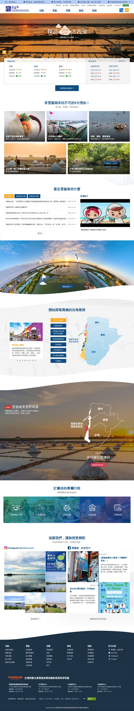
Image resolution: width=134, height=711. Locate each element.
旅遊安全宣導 (34, 196)
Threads (114, 659)
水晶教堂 (58, 344)
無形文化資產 (10, 662)
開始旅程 (66, 286)
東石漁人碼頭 (58, 320)
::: (53, 5)
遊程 (81, 10)
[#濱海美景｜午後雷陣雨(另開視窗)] (25, 571)
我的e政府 (84, 698)
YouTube (114, 653)
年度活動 (8, 656)
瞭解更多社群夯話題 (98, 618)
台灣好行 (91, 662)
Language (117, 5)
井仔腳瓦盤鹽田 (58, 355)
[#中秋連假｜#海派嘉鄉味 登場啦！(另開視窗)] (56, 561)
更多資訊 (121, 61)
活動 (41, 10)
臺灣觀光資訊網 (91, 5)
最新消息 (9, 196)
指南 (94, 10)
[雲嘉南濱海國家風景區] (19, 8)
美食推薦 (49, 650)
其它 (48, 665)
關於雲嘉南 (30, 653)
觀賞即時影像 (97, 465)
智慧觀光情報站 (74, 5)
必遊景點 (29, 650)
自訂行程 (121, 10)
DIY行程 (70, 656)
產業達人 (49, 659)
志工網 (83, 5)
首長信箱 (109, 5)
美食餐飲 (49, 656)
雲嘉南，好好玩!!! (117, 650)
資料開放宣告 (12, 699)
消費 (68, 10)
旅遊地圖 (29, 659)
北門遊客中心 (58, 350)
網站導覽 (58, 5)
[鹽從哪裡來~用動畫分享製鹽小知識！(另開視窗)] (105, 213)
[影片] (10, 52)
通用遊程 (70, 653)
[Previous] (5, 340)
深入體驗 (29, 656)
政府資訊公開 (20, 196)
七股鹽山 (58, 361)
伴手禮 (48, 662)
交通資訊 (91, 653)
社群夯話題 (9, 650)
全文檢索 (127, 10)
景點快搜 (29, 662)
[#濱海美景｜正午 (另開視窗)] (56, 582)
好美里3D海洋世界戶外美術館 (58, 332)
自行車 (69, 659)
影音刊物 (91, 659)
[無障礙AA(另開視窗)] (91, 698)
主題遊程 (70, 650)
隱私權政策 (20, 699)
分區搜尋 (29, 665)
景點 (54, 10)
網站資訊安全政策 (30, 699)
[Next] (47, 340)
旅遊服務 (91, 656)
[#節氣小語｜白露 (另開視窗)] (56, 602)
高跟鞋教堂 (58, 325)
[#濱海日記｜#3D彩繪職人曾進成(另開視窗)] (14, 602)
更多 (39, 233)
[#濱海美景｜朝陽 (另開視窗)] (35, 602)
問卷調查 (125, 5)
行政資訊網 (101, 5)
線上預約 (65, 5)
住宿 (48, 653)
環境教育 (91, 650)
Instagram (114, 656)
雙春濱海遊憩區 (58, 339)
